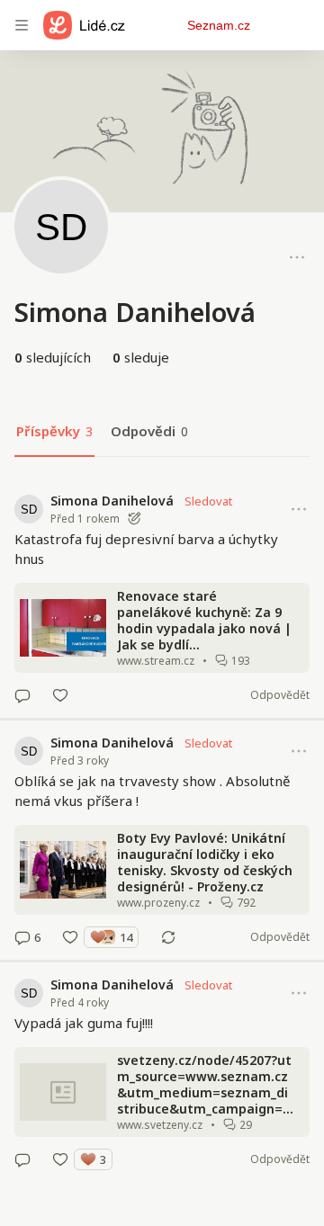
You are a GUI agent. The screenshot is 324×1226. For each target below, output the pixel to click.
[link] (162, 598)
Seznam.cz (218, 25)
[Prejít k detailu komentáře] (22, 695)
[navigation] (21, 25)
